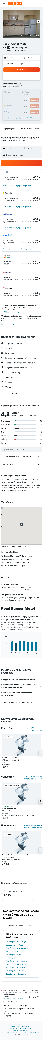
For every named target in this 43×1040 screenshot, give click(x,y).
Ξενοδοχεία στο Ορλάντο (15, 945)
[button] (3, 3)
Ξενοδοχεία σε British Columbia (12, 1033)
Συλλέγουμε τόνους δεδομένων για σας (18, 1010)
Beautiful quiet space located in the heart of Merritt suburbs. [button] (18, 856)
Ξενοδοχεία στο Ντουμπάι (16, 955)
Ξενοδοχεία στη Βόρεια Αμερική (20, 1028)
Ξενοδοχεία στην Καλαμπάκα (17, 964)
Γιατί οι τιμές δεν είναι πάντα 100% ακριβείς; (18, 1014)
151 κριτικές (23, 47)
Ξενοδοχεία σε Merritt (32, 1033)
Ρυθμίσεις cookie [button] (7, 324)
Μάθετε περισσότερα (11, 312)
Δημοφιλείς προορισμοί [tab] (14, 925)
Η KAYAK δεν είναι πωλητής (15, 1005)
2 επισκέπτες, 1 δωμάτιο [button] (15, 63)
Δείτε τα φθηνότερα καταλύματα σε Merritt (33, 777)
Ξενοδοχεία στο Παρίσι (15, 971)
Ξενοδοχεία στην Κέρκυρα (16, 942)
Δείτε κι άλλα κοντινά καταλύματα (33, 729)
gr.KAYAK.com (15, 1026)
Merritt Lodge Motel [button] (9, 758)
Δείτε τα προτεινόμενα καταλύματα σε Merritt (33, 826)
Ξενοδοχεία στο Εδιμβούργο (16, 961)
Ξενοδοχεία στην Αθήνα (15, 958)
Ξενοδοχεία (26, 1026)
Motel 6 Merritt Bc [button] (9, 809)
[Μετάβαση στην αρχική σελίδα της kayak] (15, 3)
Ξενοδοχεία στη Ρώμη (14, 951)
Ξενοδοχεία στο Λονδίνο (15, 967)
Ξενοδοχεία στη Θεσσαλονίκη (17, 948)
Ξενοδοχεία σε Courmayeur (16, 974)
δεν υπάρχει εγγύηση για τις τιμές (14, 999)
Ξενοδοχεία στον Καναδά (20, 1030)
